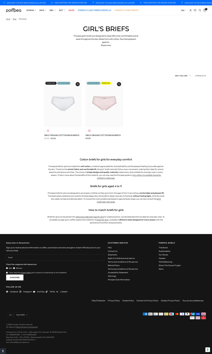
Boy (61, 10)
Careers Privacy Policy (170, 300)
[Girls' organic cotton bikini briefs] (63, 103)
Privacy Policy (114, 300)
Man (42, 10)
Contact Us (112, 251)
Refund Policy (114, 265)
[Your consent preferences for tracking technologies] (207, 349)
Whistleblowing (165, 262)
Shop (14, 19)
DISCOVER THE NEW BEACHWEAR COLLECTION (23, 3)
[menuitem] (31, 10)
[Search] (200, 10)
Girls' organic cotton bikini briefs (61, 135)
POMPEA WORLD (167, 243)
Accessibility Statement (118, 272)
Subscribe (15, 277)
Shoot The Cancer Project (170, 265)
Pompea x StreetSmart (127, 10)
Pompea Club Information (119, 279)
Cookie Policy (128, 300)
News (161, 269)
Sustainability (164, 251)
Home (8, 19)
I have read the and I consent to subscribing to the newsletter (38, 273)
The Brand (163, 247)
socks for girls (102, 220)
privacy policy (25, 273)
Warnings (112, 276)
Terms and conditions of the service (123, 262)
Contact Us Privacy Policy (147, 300)
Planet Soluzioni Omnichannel (26, 327)
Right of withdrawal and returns (121, 258)
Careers (162, 258)
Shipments (112, 255)
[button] (3, 351)
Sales (71, 10)
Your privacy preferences (192, 300)
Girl (51, 10)
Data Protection (98, 300)
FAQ (110, 247)
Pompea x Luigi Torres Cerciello (94, 10)
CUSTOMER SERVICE (118, 243)
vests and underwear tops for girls (89, 217)
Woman (30, 10)
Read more (106, 45)
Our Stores (163, 255)
